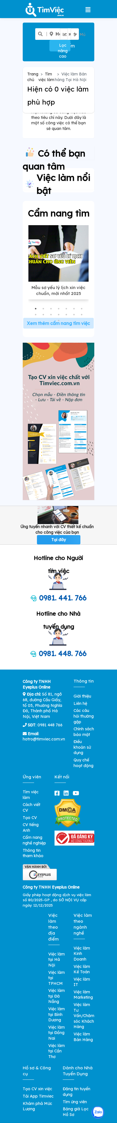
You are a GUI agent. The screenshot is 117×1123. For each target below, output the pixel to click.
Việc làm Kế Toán (82, 969)
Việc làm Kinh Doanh (82, 954)
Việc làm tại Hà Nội (56, 960)
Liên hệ (80, 703)
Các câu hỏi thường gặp (84, 716)
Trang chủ (32, 76)
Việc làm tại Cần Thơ (56, 1051)
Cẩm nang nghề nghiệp (34, 840)
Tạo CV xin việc (37, 1088)
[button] (35, 309)
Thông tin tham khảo (33, 853)
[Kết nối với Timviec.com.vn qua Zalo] (97, 1112)
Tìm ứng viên (75, 1101)
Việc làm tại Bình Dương (56, 1014)
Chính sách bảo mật (84, 731)
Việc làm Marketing (83, 994)
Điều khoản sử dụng (82, 747)
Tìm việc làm (46, 76)
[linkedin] (67, 793)
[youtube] (77, 793)
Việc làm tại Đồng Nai (56, 1033)
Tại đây (58, 539)
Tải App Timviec (38, 1096)
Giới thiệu (82, 696)
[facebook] (58, 793)
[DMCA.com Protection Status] (68, 812)
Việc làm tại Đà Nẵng (56, 996)
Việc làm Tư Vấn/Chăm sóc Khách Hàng (84, 1015)
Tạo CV (30, 817)
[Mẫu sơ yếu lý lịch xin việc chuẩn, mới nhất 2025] (58, 253)
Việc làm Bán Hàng (83, 1036)
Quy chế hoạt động (83, 762)
